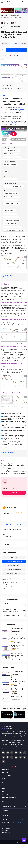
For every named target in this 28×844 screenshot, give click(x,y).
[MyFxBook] (20, 757)
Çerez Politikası (6, 832)
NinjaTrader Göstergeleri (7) (14, 573)
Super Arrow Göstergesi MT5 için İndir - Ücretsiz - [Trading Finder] (18, 638)
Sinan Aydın (17, 23)
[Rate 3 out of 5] (21, 512)
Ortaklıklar (5, 791)
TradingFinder (4, 15)
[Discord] (3, 757)
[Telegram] (24, 752)
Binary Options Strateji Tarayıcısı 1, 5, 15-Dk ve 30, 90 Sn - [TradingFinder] (18, 681)
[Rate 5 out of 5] (24, 512)
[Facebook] (11, 757)
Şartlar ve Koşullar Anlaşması (10, 836)
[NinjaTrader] (24, 757)
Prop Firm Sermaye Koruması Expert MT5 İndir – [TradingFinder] (17, 655)
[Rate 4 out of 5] (23, 512)
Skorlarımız (5, 794)
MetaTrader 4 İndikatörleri (7, 17)
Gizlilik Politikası (6, 828)
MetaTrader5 (23, 43)
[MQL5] (7, 752)
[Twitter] (11, 752)
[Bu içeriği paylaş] (3, 50)
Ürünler (11, 15)
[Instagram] (7, 757)
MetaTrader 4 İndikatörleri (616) (14, 561)
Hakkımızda (5, 769)
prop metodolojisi (7, 775)
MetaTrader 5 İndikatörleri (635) (14, 565)
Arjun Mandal (7, 23)
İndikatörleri (17, 15)
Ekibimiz (4, 779)
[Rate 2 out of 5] (19, 512)
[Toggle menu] (24, 840)
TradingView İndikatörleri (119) (14, 569)
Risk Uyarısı (5, 830)
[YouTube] (16, 752)
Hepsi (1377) (14, 557)
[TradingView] (3, 752)
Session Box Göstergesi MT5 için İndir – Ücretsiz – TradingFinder (18, 647)
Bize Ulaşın (5, 772)
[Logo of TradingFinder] (8, 2)
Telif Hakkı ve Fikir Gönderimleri (11, 834)
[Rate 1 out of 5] (17, 512)
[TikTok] (20, 752)
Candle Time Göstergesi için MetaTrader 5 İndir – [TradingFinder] (17, 630)
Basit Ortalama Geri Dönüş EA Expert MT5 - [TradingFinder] (17, 698)
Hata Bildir (5, 785)
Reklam (4, 788)
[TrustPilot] (3, 761)
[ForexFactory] (16, 757)
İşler (3, 782)
